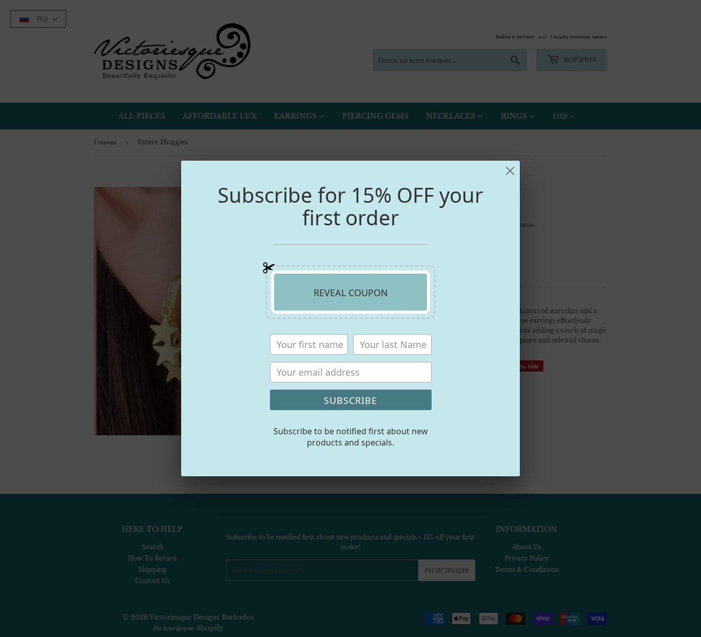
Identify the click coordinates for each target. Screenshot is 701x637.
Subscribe (350, 400)
